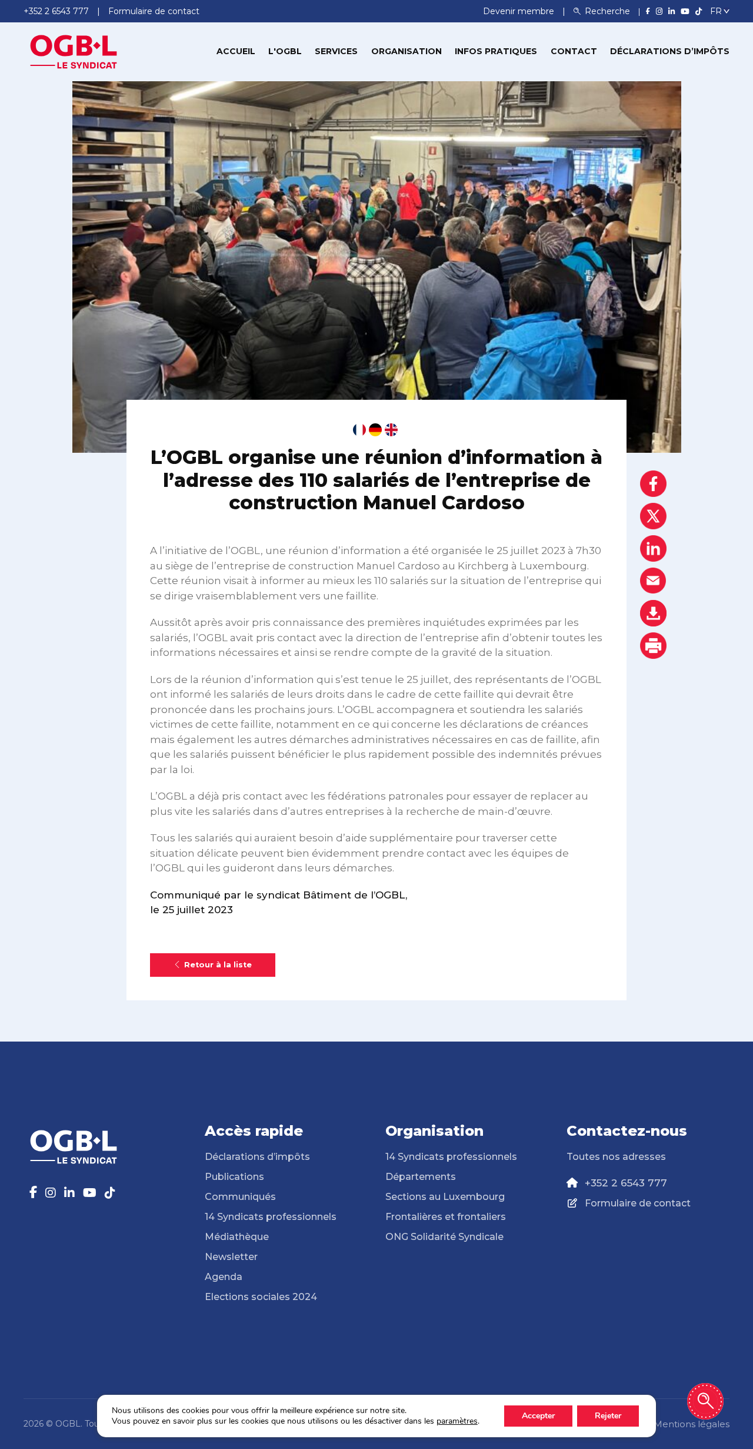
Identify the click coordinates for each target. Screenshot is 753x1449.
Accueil (235, 51)
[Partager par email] (653, 581)
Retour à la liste (218, 964)
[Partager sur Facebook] (653, 483)
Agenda (223, 1276)
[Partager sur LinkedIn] (653, 548)
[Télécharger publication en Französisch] (359, 429)
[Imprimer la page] (653, 645)
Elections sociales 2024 (261, 1296)
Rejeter (608, 1415)
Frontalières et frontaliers (445, 1216)
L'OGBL (285, 51)
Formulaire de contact (638, 1203)
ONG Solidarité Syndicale (444, 1236)
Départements (420, 1176)
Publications (234, 1176)
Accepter (538, 1415)
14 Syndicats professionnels (270, 1216)
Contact (574, 51)
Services (336, 51)
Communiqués (240, 1196)
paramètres (457, 1421)
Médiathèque (237, 1236)
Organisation (406, 51)
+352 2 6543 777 (626, 1183)
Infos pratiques (496, 51)
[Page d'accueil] (74, 51)
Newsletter (231, 1256)
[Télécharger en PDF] (653, 613)
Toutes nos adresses (616, 1156)
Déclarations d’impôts (669, 51)
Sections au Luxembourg (445, 1196)
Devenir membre (520, 11)
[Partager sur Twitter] (653, 516)
